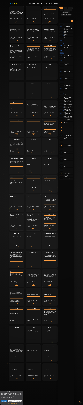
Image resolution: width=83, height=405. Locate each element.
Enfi (53, 375)
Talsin (20, 375)
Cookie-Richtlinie (8, 403)
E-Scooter (20, 18)
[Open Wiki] (44, 3)
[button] (21, 391)
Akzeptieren (4, 401)
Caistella (37, 375)
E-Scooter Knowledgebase (66, 14)
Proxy (36, 356)
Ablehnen (10, 401)
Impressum (15, 403)
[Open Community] (52, 3)
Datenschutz (12, 403)
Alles (61, 7)
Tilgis (37, 300)
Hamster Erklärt (13, 245)
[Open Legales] (59, 3)
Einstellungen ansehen (18, 401)
